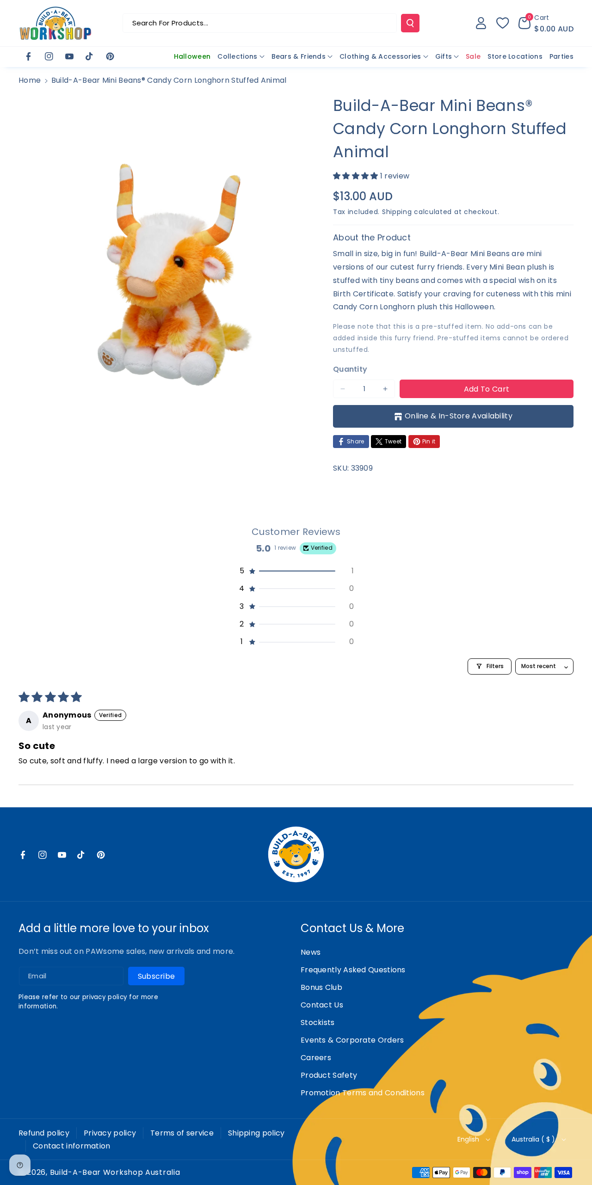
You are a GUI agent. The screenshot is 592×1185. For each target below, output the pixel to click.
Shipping (397, 211)
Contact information (72, 1146)
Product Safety (329, 1075)
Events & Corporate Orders (352, 1040)
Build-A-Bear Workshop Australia (115, 1172)
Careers (316, 1057)
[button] (546, 23)
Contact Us (322, 1005)
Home (29, 80)
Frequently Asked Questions (353, 969)
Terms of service (182, 1133)
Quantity (350, 369)
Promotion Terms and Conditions (363, 1092)
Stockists (318, 1022)
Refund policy (43, 1133)
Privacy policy (110, 1133)
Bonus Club (321, 987)
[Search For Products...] (410, 23)
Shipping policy (256, 1133)
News (311, 952)
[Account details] (481, 23)
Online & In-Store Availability (458, 416)
